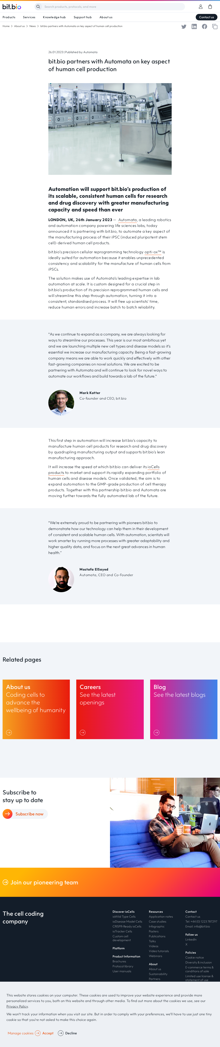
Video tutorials (159, 951)
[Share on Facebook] (204, 26)
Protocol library (123, 966)
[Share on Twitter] (183, 26)
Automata (127, 219)
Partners (154, 979)
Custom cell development (122, 938)
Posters (154, 931)
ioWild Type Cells (124, 916)
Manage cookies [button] (21, 1033)
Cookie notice (194, 957)
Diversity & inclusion (198, 962)
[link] (210, 6)
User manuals (122, 971)
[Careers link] (110, 709)
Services (29, 17)
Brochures (119, 961)
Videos (153, 946)
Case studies (157, 921)
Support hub (83, 17)
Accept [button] (47, 1033)
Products (9, 17)
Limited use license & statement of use (199, 978)
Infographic (157, 926)
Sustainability (158, 974)
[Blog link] (183, 709)
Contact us (206, 17)
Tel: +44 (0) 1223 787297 (201, 921)
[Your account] (201, 6)
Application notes (161, 916)
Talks (152, 941)
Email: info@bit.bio (197, 926)
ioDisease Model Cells (127, 921)
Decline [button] (71, 1033)
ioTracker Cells (122, 931)
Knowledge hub (54, 17)
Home (6, 26)
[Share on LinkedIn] (194, 26)
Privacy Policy (17, 1006)
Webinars (155, 956)
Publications (157, 936)
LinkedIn (191, 939)
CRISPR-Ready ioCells (127, 926)
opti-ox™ (153, 251)
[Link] (10, 732)
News (32, 26)
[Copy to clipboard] (214, 26)
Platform (119, 948)
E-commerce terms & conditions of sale (199, 969)
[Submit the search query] (38, 6)
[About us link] (36, 709)
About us (105, 17)
